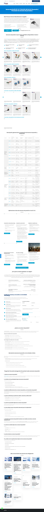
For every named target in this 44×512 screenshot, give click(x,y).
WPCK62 (10, 181)
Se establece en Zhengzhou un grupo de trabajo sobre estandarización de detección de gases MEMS (26, 466)
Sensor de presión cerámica (9, 77)
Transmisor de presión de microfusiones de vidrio (14, 117)
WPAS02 (10, 172)
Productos (17, 3)
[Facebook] (4, 1)
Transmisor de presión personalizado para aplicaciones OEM (26, 484)
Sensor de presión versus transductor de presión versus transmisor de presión (35, 466)
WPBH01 (9, 201)
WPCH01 (9, 198)
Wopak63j (10, 161)
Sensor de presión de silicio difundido (11, 50)
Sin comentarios (6, 462)
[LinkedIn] (7, 1)
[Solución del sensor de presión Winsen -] (6, 4)
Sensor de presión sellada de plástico (11, 64)
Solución (24, 3)
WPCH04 (10, 195)
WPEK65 (9, 155)
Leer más (11, 53)
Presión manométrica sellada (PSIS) (17, 497)
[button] (30, 23)
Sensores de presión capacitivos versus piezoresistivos (8, 502)
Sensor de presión (16, 462)
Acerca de (20, 3)
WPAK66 (10, 152)
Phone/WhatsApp (24, 305)
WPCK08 (10, 184)
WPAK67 (10, 149)
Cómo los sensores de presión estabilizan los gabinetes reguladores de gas (17, 480)
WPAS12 (9, 170)
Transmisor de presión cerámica (7, 87)
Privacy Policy (31, 312)
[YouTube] (5, 1)
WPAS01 (9, 175)
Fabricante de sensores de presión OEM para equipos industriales (35, 484)
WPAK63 (10, 164)
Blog (26, 3)
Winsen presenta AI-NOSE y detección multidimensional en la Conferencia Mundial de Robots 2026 (8, 466)
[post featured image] (8, 459)
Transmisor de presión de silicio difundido (12, 90)
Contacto (29, 3)
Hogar (14, 3)
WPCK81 (9, 178)
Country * (33, 305)
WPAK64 (10, 158)
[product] (8, 56)
